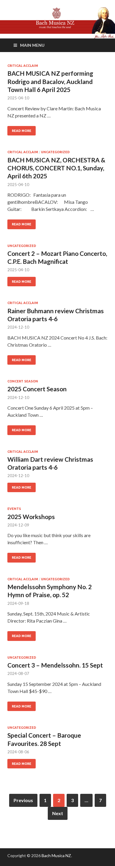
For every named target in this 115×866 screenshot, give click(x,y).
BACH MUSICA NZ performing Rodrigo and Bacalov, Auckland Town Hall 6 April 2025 (50, 81)
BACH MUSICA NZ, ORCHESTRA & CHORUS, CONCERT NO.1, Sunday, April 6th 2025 (56, 168)
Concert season (22, 381)
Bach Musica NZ (56, 855)
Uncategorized (55, 152)
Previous (23, 800)
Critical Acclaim (22, 65)
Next (57, 813)
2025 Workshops (31, 516)
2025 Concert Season (37, 388)
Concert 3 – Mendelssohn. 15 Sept (55, 665)
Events (14, 508)
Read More (21, 131)
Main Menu (32, 45)
